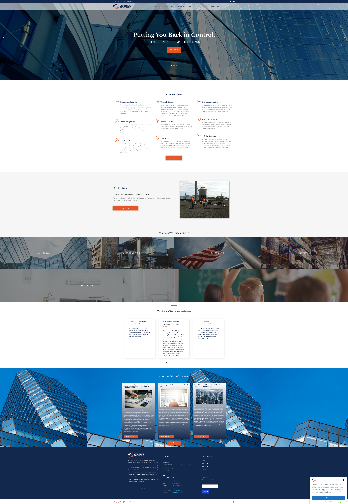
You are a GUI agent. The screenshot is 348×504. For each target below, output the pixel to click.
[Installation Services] (117, 140)
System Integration (127, 122)
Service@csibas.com (176, 485)
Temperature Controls (128, 102)
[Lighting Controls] (199, 136)
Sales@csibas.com (176, 483)
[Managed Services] (157, 121)
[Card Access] (157, 138)
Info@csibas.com (176, 481)
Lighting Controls (209, 136)
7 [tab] (179, 362)
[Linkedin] (234, 1)
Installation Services (128, 141)
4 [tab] (173, 362)
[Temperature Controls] (117, 102)
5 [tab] (175, 362)
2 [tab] (168, 362)
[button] (344, 480)
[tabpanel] (129, 338)
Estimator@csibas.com (177, 492)
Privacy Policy (328, 501)
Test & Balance (166, 102)
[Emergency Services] (199, 102)
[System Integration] (117, 121)
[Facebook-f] (230, 1)
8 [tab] (182, 362)
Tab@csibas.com (176, 488)
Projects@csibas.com (177, 490)
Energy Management (210, 119)
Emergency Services (210, 102)
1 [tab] (166, 362)
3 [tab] (171, 362)
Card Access (165, 138)
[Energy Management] (199, 119)
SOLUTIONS (174, 50)
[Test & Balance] (157, 102)
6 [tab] (177, 362)
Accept (328, 498)
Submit (206, 491)
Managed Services (167, 121)
